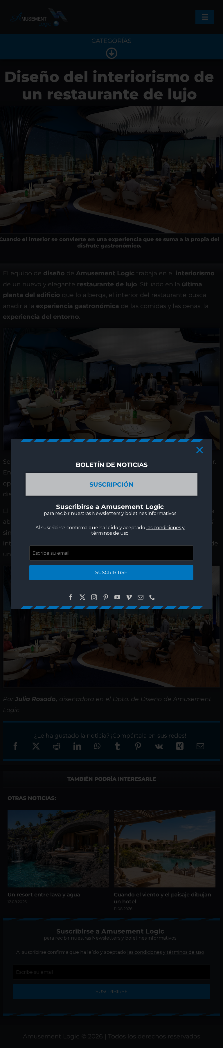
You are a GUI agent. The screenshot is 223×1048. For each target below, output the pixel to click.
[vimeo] (129, 597)
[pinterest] (106, 597)
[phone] (152, 597)
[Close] (199, 450)
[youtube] (117, 597)
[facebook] (71, 597)
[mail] (140, 597)
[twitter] (82, 597)
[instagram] (94, 597)
